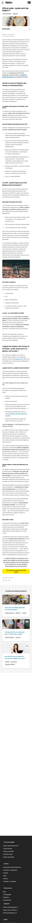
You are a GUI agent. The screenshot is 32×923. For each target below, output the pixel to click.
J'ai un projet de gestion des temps (16, 571)
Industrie (5, 873)
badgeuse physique (15, 414)
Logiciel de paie (7, 848)
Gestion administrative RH (10, 846)
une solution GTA (18, 359)
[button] (9, 580)
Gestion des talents (8, 857)
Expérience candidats (10, 664)
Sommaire (6, 29)
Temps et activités (8, 851)
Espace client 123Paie (9, 910)
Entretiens (7, 662)
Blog (4, 892)
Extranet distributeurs (9, 913)
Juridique (24, 613)
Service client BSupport (9, 907)
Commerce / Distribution (10, 870)
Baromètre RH (7, 900)
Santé (4, 876)
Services (5, 878)
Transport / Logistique (9, 881)
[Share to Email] (6, 580)
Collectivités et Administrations (12, 867)
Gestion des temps (7, 13)
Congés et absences (9, 613)
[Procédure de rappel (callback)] (29, 2)
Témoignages (7, 894)
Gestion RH (15, 13)
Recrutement (14, 662)
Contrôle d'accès (8, 854)
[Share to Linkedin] (3, 580)
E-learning (6, 897)
